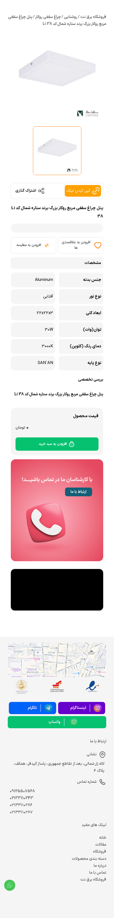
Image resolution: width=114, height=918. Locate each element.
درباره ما (100, 866)
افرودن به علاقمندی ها (76, 245)
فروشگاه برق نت (93, 880)
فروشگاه (99, 852)
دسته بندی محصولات (89, 859)
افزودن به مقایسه (28, 245)
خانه (102, 838)
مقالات (100, 845)
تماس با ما (97, 873)
